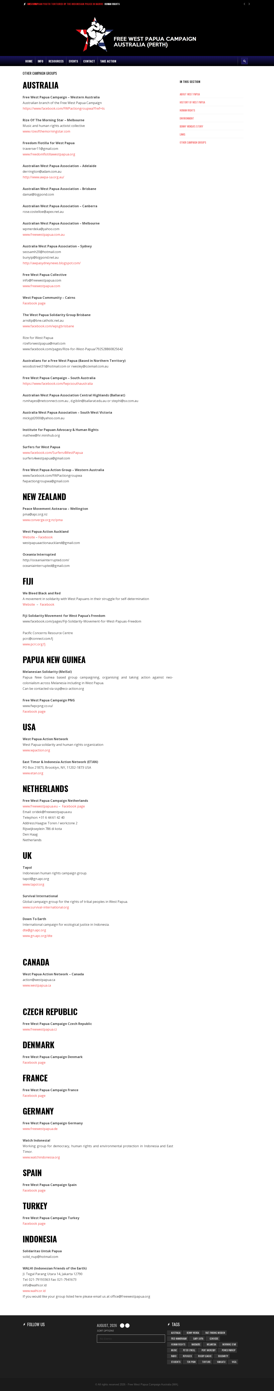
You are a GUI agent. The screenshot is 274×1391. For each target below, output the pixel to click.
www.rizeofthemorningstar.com (46, 131)
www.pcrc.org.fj (34, 644)
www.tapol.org (33, 884)
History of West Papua (192, 102)
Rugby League (205, 1356)
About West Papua (190, 94)
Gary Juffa (198, 1338)
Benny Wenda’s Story (191, 126)
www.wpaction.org (36, 750)
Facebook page (34, 303)
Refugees (187, 1356)
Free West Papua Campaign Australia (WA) (153, 1384)
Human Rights (112, 4)
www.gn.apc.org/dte (37, 936)
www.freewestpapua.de (40, 1129)
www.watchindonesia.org (41, 1157)
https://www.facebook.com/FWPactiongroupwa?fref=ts (64, 108)
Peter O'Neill (189, 1350)
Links (182, 134)
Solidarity (223, 1356)
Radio (174, 1356)
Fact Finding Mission (215, 1332)
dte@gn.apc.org (34, 930)
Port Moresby (208, 1350)
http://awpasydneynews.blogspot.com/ (52, 263)
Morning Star (229, 1344)
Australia (175, 1332)
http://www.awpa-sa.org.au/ (43, 177)
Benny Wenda (193, 1332)
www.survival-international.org (46, 907)
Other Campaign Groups (193, 142)
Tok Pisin (191, 1361)
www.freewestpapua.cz (40, 1029)
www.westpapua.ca (37, 985)
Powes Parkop (228, 1350)
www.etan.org (33, 773)
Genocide (214, 1338)
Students (175, 1361)
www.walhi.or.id (34, 1291)
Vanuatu (221, 1361)
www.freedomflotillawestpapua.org (49, 154)
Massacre (196, 1344)
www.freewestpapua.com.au (44, 234)
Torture (206, 1361)
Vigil (234, 1361)
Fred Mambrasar (179, 1338)
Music (174, 1350)
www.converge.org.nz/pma (43, 520)
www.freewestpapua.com (41, 286)
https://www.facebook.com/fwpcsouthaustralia (58, 383)
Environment (187, 118)
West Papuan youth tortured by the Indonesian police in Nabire (65, 4)
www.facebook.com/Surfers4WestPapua (53, 452)
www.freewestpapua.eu (40, 806)
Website (29, 537)
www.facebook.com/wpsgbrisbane (48, 326)
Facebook (47, 604)
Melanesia (211, 1344)
